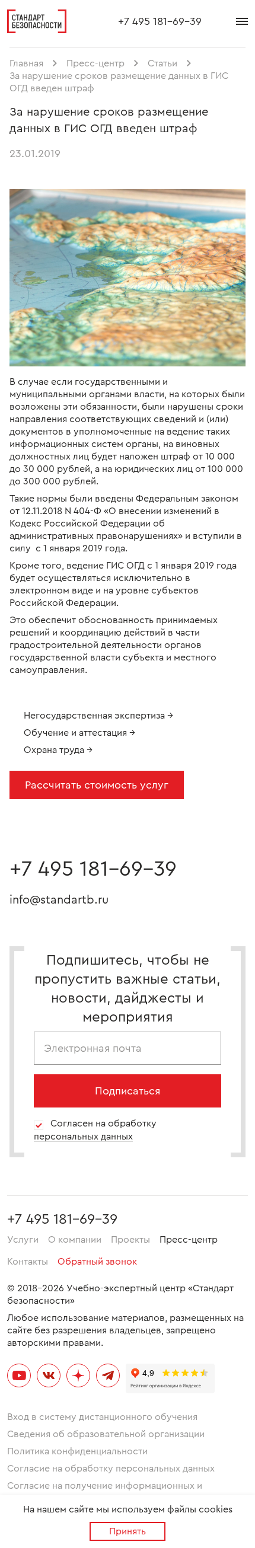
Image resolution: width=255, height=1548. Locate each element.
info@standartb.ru (59, 900)
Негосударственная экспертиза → (98, 715)
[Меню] (242, 21)
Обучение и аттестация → (79, 733)
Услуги (23, 1239)
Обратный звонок (97, 1261)
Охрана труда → (58, 750)
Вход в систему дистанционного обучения (102, 1417)
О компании (74, 1239)
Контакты (27, 1261)
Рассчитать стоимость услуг (96, 785)
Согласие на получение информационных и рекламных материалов (104, 1492)
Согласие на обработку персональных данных (111, 1468)
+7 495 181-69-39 (160, 21)
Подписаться (127, 1091)
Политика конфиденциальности (77, 1451)
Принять (127, 1531)
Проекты (130, 1239)
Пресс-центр (189, 1239)
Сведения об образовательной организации (106, 1434)
